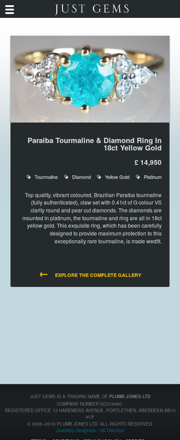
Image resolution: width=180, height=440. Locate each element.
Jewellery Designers (76, 430)
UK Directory (112, 430)
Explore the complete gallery (90, 274)
